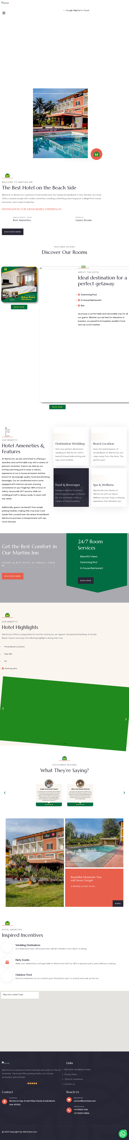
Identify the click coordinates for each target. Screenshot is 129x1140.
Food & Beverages (67, 485)
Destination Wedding (70, 444)
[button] (58, 743)
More (118, 903)
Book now (85, 580)
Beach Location (103, 444)
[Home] (5, 3)
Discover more (12, 232)
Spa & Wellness (103, 485)
